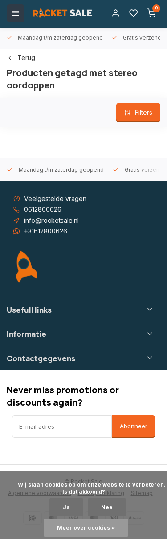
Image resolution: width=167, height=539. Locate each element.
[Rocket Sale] (62, 13)
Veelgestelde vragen (55, 198)
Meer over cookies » (86, 527)
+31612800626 (45, 231)
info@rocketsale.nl (51, 220)
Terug (26, 57)
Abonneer (133, 426)
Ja (66, 507)
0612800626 (42, 209)
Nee (107, 507)
